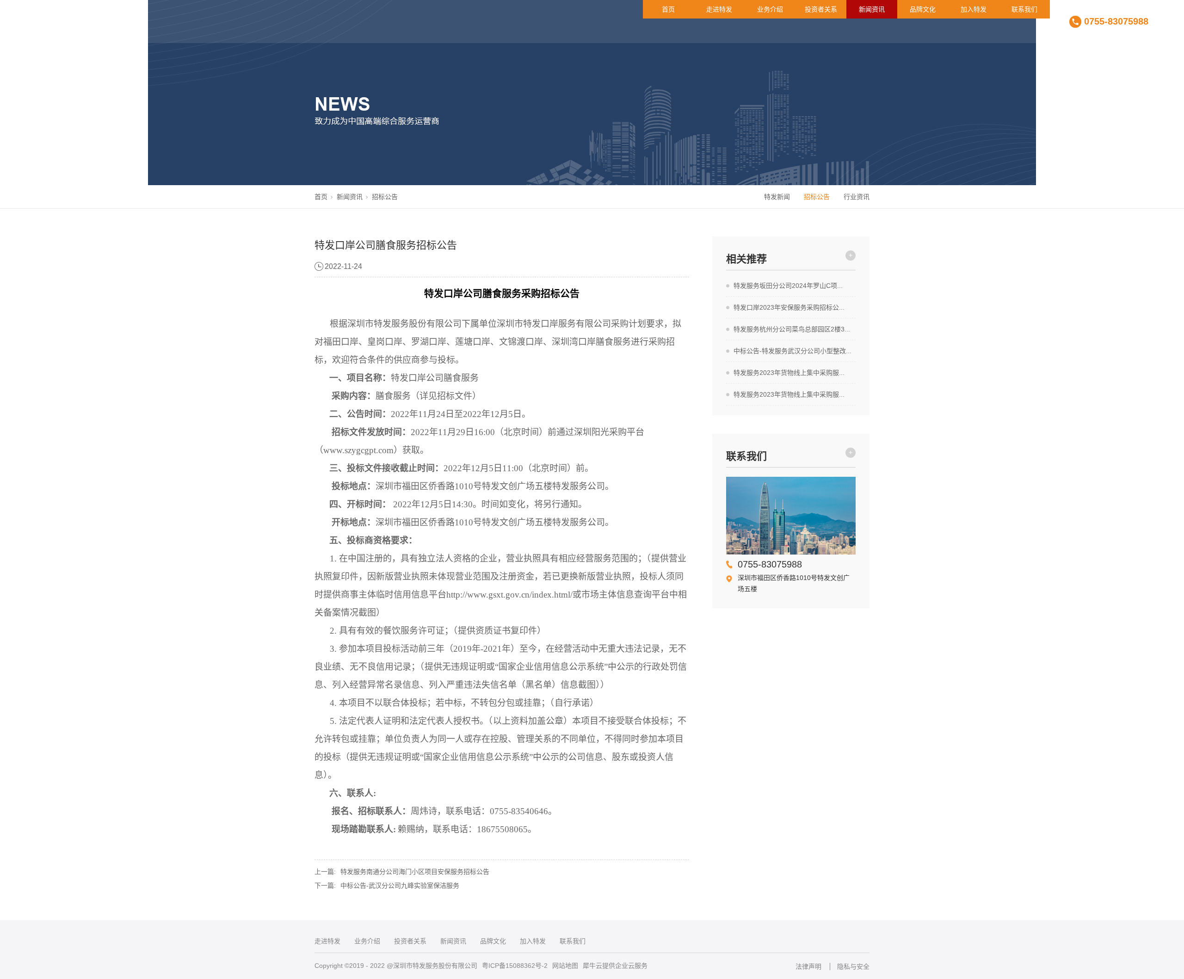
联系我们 (1024, 9)
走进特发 (719, 9)
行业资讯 (857, 196)
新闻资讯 (872, 9)
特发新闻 (777, 196)
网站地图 (565, 965)
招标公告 (385, 196)
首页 (668, 9)
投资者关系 (821, 9)
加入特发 (974, 9)
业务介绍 (770, 9)
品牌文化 (923, 9)
